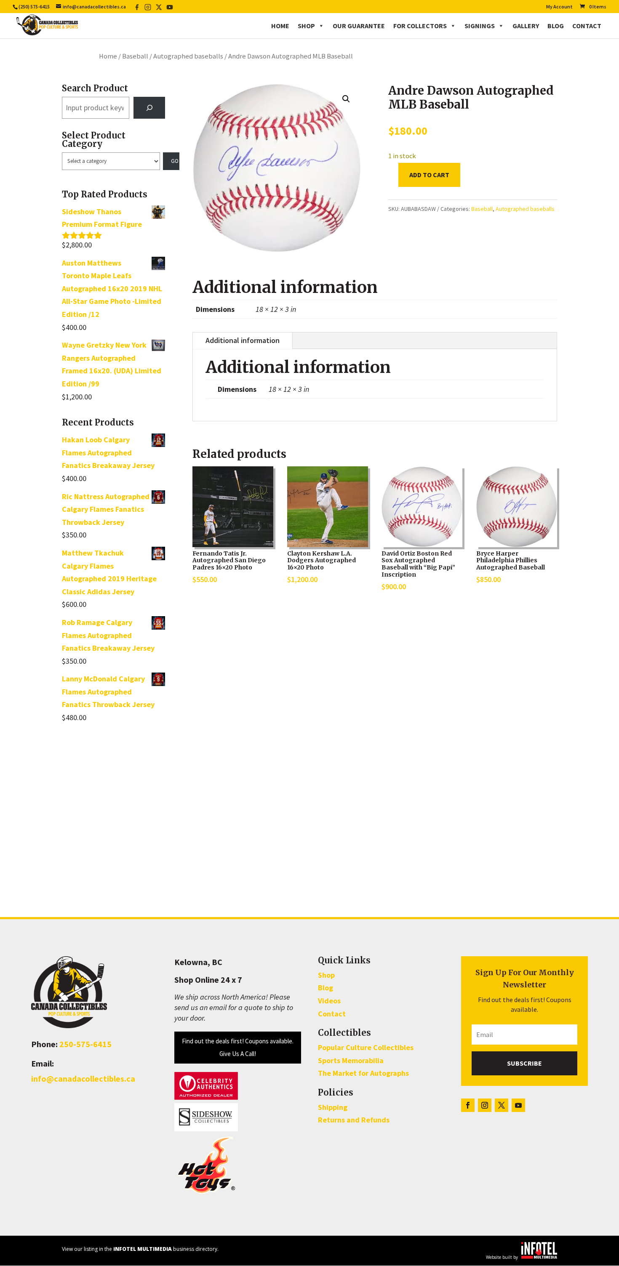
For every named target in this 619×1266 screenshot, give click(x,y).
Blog (555, 25)
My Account (559, 7)
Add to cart (429, 174)
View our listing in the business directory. (140, 1249)
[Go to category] (171, 161)
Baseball (135, 56)
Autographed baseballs (188, 56)
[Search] (149, 108)
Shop (306, 25)
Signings (479, 25)
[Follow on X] (501, 1105)
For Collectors (420, 25)
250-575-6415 (85, 1044)
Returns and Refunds (354, 1120)
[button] (346, 98)
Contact (586, 25)
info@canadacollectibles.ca (83, 1078)
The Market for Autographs (363, 1073)
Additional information (242, 340)
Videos (329, 1000)
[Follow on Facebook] (468, 1105)
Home (280, 25)
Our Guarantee (359, 25)
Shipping (332, 1107)
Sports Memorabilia (351, 1060)
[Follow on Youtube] (518, 1105)
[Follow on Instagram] (484, 1105)
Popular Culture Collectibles (366, 1047)
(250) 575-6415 (34, 6)
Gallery (525, 25)
